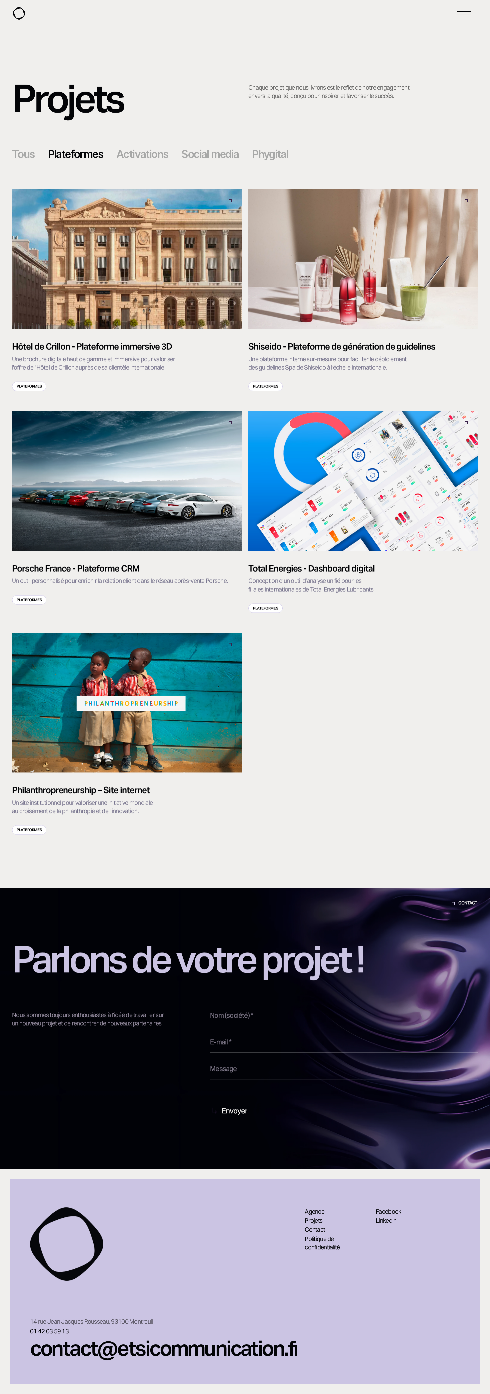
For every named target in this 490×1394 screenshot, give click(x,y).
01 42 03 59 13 (49, 1331)
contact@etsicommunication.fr (165, 1348)
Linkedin (386, 1220)
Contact (315, 1229)
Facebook (388, 1211)
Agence (314, 1211)
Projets (313, 1220)
